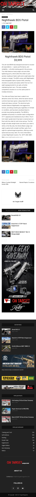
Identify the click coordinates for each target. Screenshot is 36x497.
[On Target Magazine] (18, 4)
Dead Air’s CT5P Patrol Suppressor (22, 338)
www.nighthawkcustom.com (13, 137)
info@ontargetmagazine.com (21, 476)
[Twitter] (7, 27)
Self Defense (9, 14)
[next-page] (6, 240)
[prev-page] (3, 240)
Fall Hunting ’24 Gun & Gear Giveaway (22, 400)
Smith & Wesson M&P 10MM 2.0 (21, 346)
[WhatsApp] (15, 27)
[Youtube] (22, 488)
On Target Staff (7, 23)
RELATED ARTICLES (11, 210)
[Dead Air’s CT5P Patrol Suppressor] (6, 226)
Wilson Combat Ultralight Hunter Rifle (9, 183)
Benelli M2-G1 (16, 215)
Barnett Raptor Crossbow (27, 182)
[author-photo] (18, 199)
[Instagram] (18, 488)
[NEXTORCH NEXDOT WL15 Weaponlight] (6, 234)
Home (3, 14)
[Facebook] (3, 27)
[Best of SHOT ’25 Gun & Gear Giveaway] (6, 419)
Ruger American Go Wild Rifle (20, 408)
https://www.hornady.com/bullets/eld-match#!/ (12, 369)
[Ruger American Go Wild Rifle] (6, 411)
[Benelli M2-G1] (6, 217)
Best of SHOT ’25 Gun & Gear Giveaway (23, 417)
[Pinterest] (11, 27)
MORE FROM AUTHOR (24, 210)
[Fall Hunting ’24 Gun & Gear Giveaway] (6, 403)
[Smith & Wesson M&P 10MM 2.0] (6, 348)
